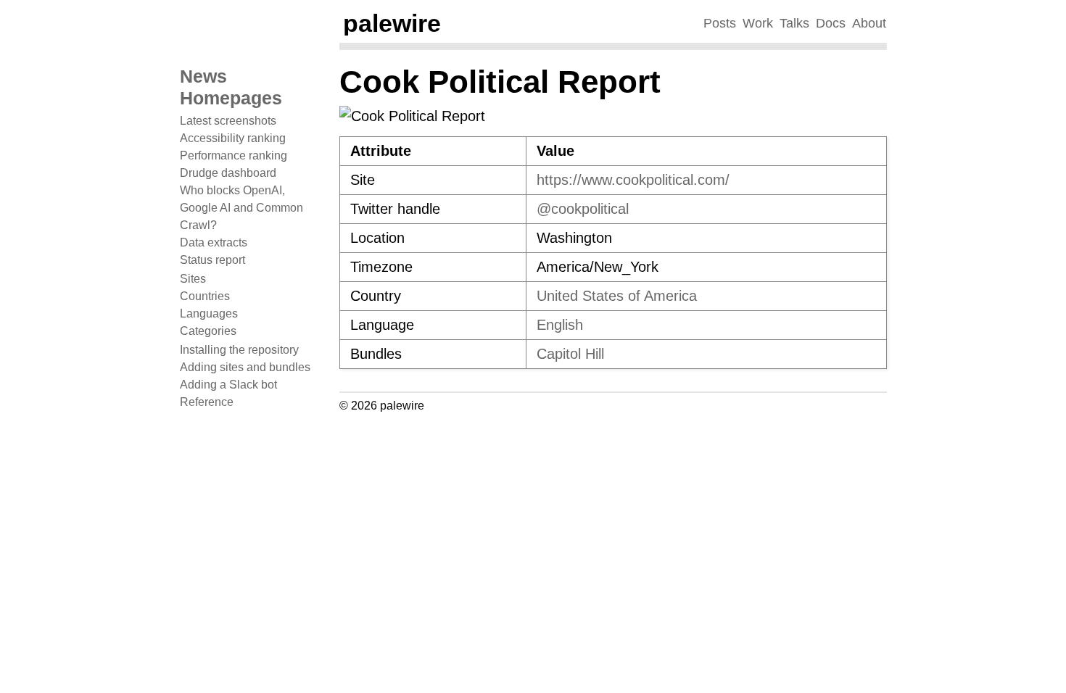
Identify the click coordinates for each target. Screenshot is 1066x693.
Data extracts (213, 242)
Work (758, 23)
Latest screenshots (228, 121)
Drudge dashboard (228, 173)
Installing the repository (239, 350)
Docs (831, 23)
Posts (719, 23)
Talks (794, 23)
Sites (193, 279)
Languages (209, 313)
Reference (207, 402)
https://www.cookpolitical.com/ (633, 180)
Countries (205, 296)
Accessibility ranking (233, 138)
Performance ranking (233, 155)
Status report (212, 260)
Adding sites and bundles (245, 367)
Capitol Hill (570, 354)
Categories (208, 331)
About (869, 23)
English (560, 325)
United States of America (617, 296)
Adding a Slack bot (228, 384)
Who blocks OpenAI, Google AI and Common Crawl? (241, 207)
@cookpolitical (583, 209)
